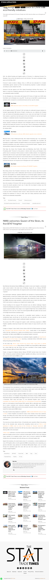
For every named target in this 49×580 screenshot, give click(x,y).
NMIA (27, 453)
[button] (24, 13)
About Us (9, 571)
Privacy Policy (31, 571)
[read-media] (7, 106)
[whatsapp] (24, 60)
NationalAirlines (7, 453)
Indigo (31, 453)
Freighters (15, 456)
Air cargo (20, 456)
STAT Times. (13, 578)
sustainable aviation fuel (36, 203)
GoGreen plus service (27, 200)
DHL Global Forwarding (12, 200)
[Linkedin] (24, 64)
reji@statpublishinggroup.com (19, 467)
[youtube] (28, 568)
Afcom (36, 453)
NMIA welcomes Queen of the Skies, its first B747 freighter (24, 105)
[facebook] (24, 54)
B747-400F (14, 453)
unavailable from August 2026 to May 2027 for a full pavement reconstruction (22, 401)
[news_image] (5, 492)
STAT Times (25, 499)
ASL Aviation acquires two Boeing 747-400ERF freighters (24, 166)
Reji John (15, 461)
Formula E (20, 200)
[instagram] (26, 568)
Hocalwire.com (42, 578)
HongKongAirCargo (7, 456)
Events (25, 573)
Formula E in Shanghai (26, 203)
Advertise (14, 571)
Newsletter (17, 7)
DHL (5, 200)
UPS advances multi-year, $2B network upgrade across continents (26, 134)
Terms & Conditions (39, 571)
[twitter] (24, 57)
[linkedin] (23, 568)
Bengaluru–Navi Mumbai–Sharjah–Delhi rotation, (17, 330)
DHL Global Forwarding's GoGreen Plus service (12, 203)
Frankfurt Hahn (20, 453)
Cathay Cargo (6, 432)
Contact (25, 571)
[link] (24, 73)
